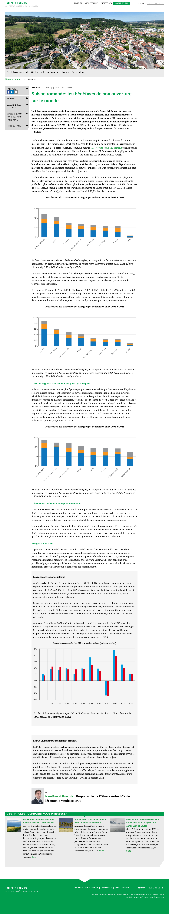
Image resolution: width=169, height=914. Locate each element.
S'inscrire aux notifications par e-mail (14, 117)
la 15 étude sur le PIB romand (106, 147)
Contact (141, 3)
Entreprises (106, 3)
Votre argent (91, 3)
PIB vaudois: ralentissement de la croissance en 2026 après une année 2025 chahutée (142, 822)
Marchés (78, 3)
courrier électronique (156, 894)
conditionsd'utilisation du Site (135, 894)
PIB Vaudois (59, 88)
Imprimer (11, 98)
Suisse (69, 88)
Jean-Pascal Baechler (59, 796)
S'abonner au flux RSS (14, 106)
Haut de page (14, 126)
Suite (34, 857)
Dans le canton (122, 3)
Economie (47, 88)
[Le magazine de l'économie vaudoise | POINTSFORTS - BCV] (21, 5)
